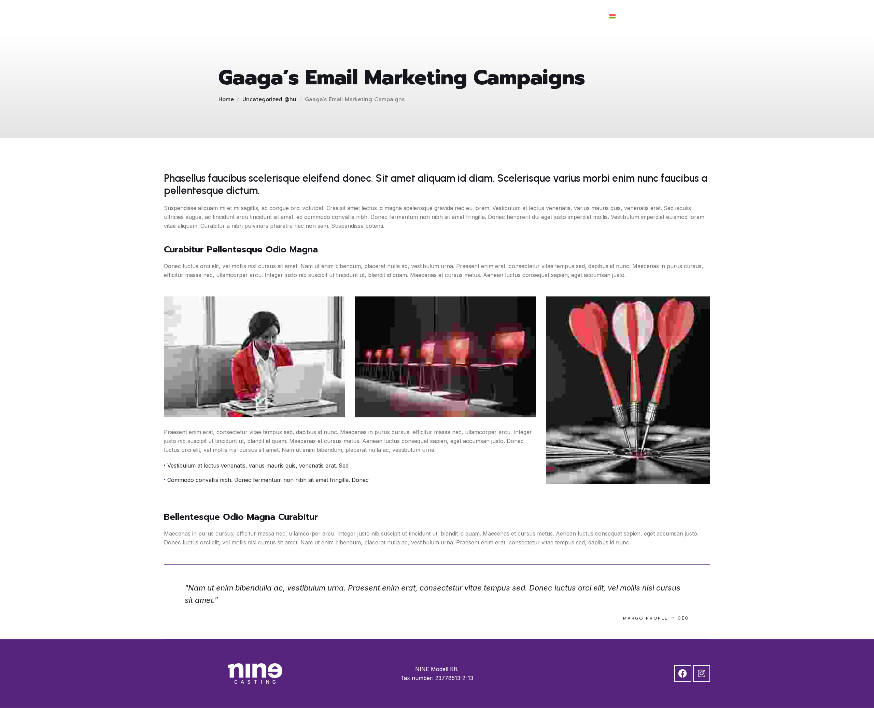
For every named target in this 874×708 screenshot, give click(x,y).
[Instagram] (667, 16)
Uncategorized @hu (269, 99)
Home (226, 99)
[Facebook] (648, 16)
